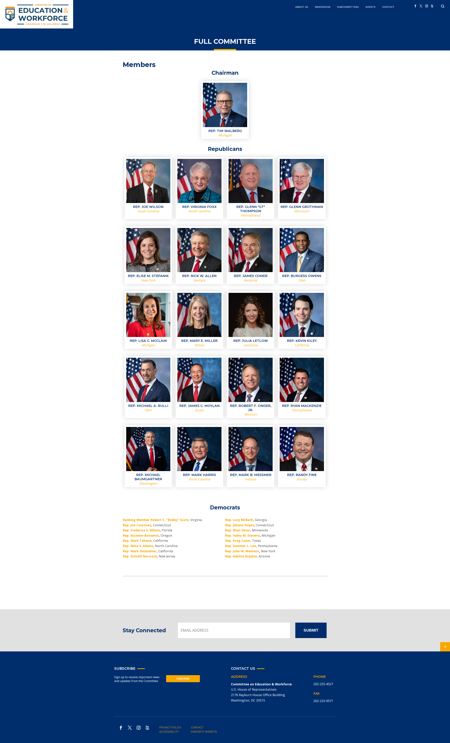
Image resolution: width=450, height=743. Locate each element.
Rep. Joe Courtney (137, 525)
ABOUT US (301, 6)
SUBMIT (311, 630)
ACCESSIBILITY (169, 731)
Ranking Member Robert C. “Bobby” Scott (156, 520)
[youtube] (432, 6)
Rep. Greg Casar (237, 540)
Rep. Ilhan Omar (237, 530)
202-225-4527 (323, 684)
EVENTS (370, 6)
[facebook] (415, 6)
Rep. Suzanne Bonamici (141, 535)
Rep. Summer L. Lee (240, 546)
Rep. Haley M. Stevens (242, 535)
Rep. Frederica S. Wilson (141, 530)
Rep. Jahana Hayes (239, 525)
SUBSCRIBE (182, 678)
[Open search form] (442, 6)
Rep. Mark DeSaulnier (140, 551)
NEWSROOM (322, 6)
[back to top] (445, 646)
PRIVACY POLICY (170, 727)
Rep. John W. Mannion (242, 551)
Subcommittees (348, 6)
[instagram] (426, 6)
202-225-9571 (323, 701)
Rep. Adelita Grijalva (241, 556)
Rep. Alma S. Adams (138, 546)
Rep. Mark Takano (137, 540)
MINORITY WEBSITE (204, 731)
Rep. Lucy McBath (239, 520)
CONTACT (388, 6)
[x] (421, 6)
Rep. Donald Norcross (140, 556)
